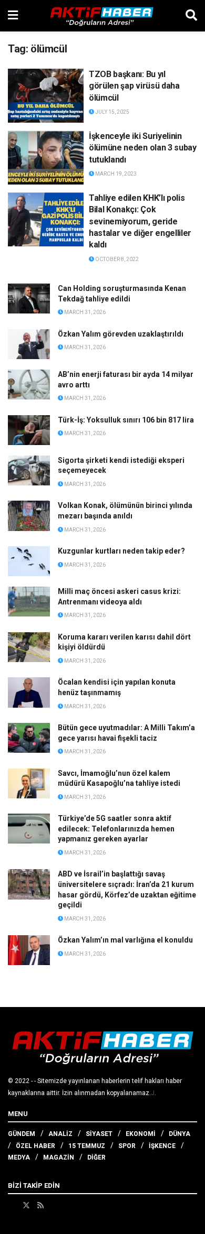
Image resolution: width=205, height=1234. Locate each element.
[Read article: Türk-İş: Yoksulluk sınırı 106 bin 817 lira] (29, 430)
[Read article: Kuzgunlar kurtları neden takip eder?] (29, 561)
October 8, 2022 (116, 259)
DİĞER (96, 1157)
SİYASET (99, 1134)
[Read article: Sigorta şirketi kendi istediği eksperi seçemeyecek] (29, 470)
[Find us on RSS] (40, 1205)
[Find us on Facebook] (11, 1205)
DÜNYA (179, 1134)
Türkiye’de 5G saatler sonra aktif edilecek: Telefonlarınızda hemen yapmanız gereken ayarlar (116, 828)
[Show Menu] (13, 15)
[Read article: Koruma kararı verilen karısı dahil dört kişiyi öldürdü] (29, 647)
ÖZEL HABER (35, 1146)
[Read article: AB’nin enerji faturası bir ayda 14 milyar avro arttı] (29, 384)
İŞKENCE (162, 1146)
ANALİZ (60, 1134)
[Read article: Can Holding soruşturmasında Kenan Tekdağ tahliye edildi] (29, 298)
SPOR (127, 1146)
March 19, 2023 (115, 174)
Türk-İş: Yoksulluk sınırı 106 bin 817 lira (126, 420)
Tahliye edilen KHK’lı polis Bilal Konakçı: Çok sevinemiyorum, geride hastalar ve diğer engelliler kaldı (140, 221)
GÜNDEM (21, 1134)
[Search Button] (191, 15)
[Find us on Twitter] (26, 1205)
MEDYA (19, 1157)
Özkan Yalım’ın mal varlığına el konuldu (125, 940)
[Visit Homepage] (102, 15)
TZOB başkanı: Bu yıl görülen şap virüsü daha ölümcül (134, 86)
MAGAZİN (58, 1157)
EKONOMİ (141, 1134)
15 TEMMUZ (86, 1146)
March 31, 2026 (84, 312)
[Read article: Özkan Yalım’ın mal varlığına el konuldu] (29, 950)
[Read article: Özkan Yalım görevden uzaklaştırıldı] (29, 344)
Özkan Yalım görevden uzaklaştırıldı (120, 334)
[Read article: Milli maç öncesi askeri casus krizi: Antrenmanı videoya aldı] (29, 601)
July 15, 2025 (111, 112)
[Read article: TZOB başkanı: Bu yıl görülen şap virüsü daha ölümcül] (46, 96)
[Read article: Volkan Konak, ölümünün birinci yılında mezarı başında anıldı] (29, 516)
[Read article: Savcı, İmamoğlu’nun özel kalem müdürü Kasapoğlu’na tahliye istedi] (29, 783)
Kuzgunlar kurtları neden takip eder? (121, 551)
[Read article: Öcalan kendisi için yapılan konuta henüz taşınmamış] (29, 692)
